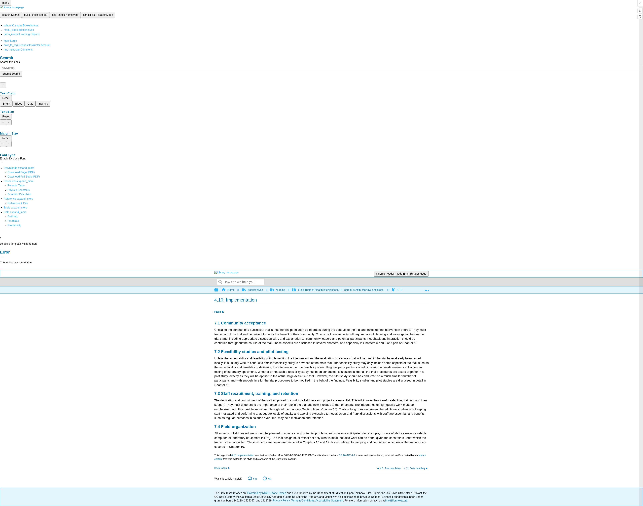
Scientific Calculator (19, 194)
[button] (13, 220)
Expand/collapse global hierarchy (218, 290)
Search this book (10, 62)
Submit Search (11, 73)
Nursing (280, 289)
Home (231, 289)
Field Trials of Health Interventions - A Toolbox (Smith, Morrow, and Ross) (341, 289)
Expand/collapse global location (427, 288)
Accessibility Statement (329, 500)
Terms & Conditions (302, 500)
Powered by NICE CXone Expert (267, 493)
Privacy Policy (281, 500)
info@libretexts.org (396, 500)
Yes (255, 478)
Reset (5, 98)
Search (220, 282)
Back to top (220, 468)
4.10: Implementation (242, 455)
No (269, 478)
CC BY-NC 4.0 (347, 455)
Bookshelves (255, 289)
